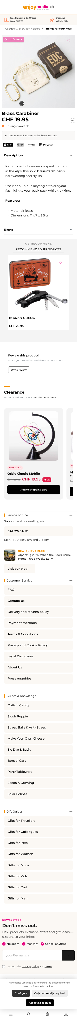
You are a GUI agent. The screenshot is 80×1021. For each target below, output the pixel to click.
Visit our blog (17, 568)
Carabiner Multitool (22, 318)
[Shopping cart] (47, 1014)
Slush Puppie (18, 716)
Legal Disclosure (20, 656)
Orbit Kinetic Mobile (23, 474)
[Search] (28, 1014)
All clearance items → (46, 397)
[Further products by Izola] (72, 120)
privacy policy (30, 966)
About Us (15, 667)
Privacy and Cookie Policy (28, 645)
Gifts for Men (17, 898)
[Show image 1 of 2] (21, 103)
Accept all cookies (40, 1002)
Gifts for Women (20, 854)
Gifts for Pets (18, 843)
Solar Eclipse (17, 794)
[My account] (66, 1014)
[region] (38, 71)
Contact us (16, 601)
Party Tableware (20, 772)
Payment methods (22, 623)
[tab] (38, 155)
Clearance (14, 392)
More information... (43, 986)
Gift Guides (15, 811)
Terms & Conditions (23, 634)
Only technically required (49, 993)
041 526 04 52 (18, 531)
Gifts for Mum (18, 865)
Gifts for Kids (17, 876)
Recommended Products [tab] (38, 249)
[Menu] (11, 1014)
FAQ (11, 590)
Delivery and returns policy (28, 612)
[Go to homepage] (38, 7)
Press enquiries (19, 678)
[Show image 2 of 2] (28, 103)
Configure (21, 993)
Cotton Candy (18, 705)
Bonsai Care (17, 761)
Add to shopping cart (34, 489)
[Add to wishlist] (68, 40)
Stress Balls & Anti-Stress (27, 727)
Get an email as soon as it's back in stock (32, 135)
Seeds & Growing (21, 783)
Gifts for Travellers (21, 821)
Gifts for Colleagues (23, 832)
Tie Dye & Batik (19, 749)
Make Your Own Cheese (26, 738)
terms (48, 966)
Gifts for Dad (17, 887)
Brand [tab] (8, 230)
